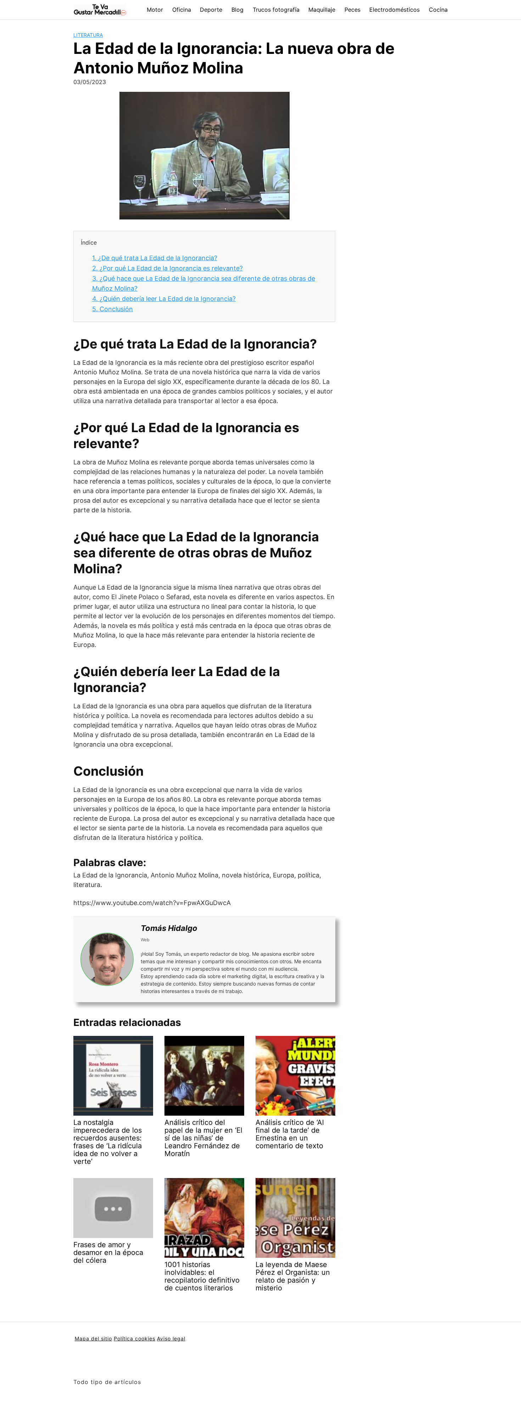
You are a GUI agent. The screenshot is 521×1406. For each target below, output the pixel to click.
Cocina (438, 9)
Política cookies (134, 1338)
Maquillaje (321, 9)
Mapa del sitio (93, 1338)
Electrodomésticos (394, 9)
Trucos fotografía (276, 9)
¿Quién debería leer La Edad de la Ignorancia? (164, 298)
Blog (237, 9)
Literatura (88, 35)
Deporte (211, 9)
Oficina (181, 9)
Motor (155, 9)
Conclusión (112, 309)
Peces (352, 9)
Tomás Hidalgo (169, 928)
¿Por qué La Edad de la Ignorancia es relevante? (167, 268)
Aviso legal (171, 1338)
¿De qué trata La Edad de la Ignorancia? (154, 258)
